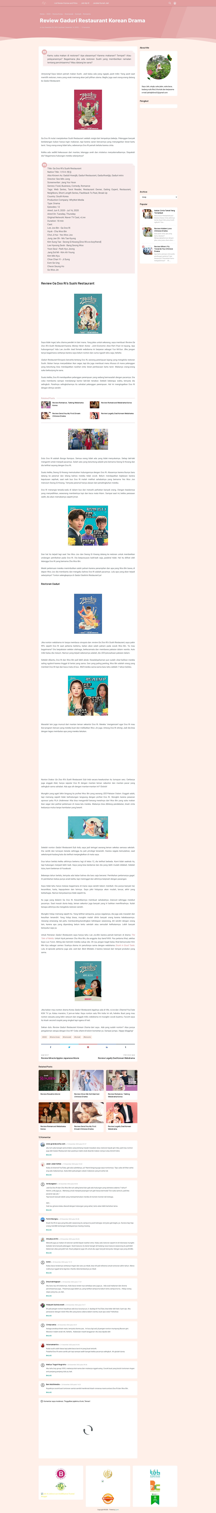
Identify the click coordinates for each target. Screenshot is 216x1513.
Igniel (117, 1510)
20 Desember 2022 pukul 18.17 (75, 1305)
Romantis (87, 1037)
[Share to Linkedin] (106, 1047)
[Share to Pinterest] (88, 1047)
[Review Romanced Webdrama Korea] (94, 404)
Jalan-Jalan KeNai (53, 1164)
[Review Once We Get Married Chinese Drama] (88, 1080)
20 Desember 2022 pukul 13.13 (62, 1262)
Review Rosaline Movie (50, 1094)
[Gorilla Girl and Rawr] (44, 3)
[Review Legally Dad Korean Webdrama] (94, 415)
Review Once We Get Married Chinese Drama (86, 1095)
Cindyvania (51, 1324)
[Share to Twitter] (69, 1047)
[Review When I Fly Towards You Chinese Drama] (147, 250)
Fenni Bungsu (52, 1219)
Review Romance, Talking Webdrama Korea (68, 403)
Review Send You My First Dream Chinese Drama (66, 414)
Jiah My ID (85, 3)
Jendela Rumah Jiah (101, 3)
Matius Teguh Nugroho (56, 1364)
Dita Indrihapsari (53, 1281)
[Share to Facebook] (50, 1047)
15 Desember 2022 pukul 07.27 (76, 1144)
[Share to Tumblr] (125, 1047)
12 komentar (85, 27)
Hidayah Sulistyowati (55, 1304)
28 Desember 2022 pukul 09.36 (77, 1365)
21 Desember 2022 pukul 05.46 (70, 1345)
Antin (48, 1262)
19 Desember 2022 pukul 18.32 (72, 1164)
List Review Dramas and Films (65, 3)
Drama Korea (55, 1037)
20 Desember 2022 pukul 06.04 (69, 1239)
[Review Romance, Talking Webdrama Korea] (45, 404)
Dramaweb (67, 1037)
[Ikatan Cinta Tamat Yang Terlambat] (147, 214)
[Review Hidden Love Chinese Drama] (147, 232)
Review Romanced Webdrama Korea (116, 402)
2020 (45, 1037)
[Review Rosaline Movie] (54, 1080)
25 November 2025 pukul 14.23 (71, 1384)
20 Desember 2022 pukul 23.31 (67, 1325)
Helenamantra (52, 1344)
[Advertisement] (88, 756)
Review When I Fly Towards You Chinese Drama (163, 248)
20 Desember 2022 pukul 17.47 (72, 1282)
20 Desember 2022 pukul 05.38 (69, 1219)
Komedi (77, 1037)
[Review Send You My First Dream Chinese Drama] (45, 415)
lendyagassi (51, 1183)
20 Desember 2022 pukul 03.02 (68, 1184)
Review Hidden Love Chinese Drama (163, 229)
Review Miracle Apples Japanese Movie (60, 1058)
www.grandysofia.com (55, 1144)
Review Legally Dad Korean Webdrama (117, 413)
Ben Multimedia (53, 1384)
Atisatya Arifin (52, 1239)
